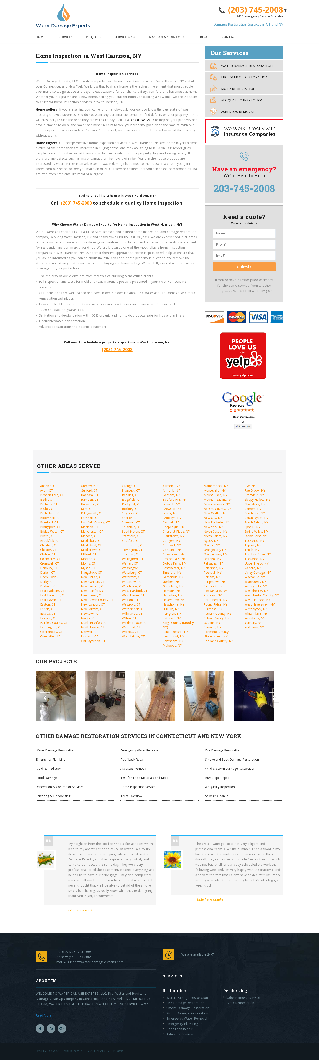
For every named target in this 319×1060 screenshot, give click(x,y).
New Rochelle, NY (216, 522)
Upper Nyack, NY (256, 563)
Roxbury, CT (130, 509)
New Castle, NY (214, 513)
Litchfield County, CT (95, 522)
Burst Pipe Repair (217, 778)
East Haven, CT (51, 600)
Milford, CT (89, 554)
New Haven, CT (92, 595)
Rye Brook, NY (255, 490)
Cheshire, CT (49, 545)
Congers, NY (171, 540)
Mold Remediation (238, 88)
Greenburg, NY (173, 586)
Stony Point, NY (256, 536)
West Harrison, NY (257, 600)
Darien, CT (47, 572)
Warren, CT (130, 563)
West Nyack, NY (256, 609)
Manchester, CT (92, 531)
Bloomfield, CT (50, 518)
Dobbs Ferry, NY (174, 563)
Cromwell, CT (49, 563)
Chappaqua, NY (173, 527)
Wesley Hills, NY (256, 586)
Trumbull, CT (131, 554)
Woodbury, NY (255, 618)
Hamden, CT (90, 499)
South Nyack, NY (256, 518)
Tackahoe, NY (254, 540)
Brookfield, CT (50, 540)
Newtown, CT (90, 613)
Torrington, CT (132, 550)
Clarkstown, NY (173, 536)
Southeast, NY (255, 513)
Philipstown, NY (214, 582)
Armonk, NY (171, 490)
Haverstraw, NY (174, 600)
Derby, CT (47, 582)
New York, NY (213, 527)
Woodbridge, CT (133, 636)
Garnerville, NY (173, 577)
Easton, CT (48, 604)
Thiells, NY (252, 550)
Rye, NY (250, 486)
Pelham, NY (212, 577)
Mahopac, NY (172, 645)
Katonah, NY (172, 618)
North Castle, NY (215, 531)
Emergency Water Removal (139, 750)
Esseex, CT (48, 613)
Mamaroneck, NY (216, 486)
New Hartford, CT (93, 591)
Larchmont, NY (173, 636)
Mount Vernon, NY (217, 504)
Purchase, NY (213, 609)
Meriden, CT (89, 536)
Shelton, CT (130, 518)
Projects (93, 37)
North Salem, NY (215, 536)
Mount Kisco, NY (215, 495)
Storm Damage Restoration (187, 1013)
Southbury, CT (132, 527)
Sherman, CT (131, 522)
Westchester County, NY (262, 595)
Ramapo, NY (212, 627)
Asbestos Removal (238, 111)
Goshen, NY (171, 582)
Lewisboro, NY (173, 641)
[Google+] (62, 1028)
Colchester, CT (50, 559)
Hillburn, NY (171, 609)
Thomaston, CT (133, 545)
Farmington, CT (51, 627)
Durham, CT (48, 586)
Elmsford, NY (172, 572)
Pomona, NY (213, 595)
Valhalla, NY (253, 568)
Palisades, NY (213, 563)
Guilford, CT (89, 490)
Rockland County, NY (218, 641)
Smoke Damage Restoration (187, 1008)
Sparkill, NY (252, 527)
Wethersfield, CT (133, 609)
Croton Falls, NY (174, 559)
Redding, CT (130, 495)
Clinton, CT (48, 554)
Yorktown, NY (254, 627)
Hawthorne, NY (173, 604)
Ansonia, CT (48, 486)
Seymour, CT (131, 513)
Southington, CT (133, 531)
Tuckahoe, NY (254, 559)
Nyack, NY (211, 540)
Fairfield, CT (48, 618)
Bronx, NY (170, 513)
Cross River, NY (173, 554)
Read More (44, 1015)
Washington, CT (133, 568)
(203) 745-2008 (255, 10)
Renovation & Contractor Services (60, 787)
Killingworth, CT (92, 513)
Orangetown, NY (215, 554)
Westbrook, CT (132, 586)
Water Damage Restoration (247, 65)
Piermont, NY (213, 586)
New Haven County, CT (97, 600)
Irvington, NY (172, 613)
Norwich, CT (89, 636)
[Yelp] (51, 1028)
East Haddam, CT (52, 591)
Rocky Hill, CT (131, 504)
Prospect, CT (131, 490)
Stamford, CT (131, 536)
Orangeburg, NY (215, 550)
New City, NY (213, 518)
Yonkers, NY (253, 623)
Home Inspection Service (137, 787)
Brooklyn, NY (172, 518)
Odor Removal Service (243, 998)
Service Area (125, 37)
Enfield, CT (47, 609)
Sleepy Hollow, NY (257, 499)
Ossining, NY (212, 559)
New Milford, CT (92, 609)
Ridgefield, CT (131, 499)
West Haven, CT (133, 595)
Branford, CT (49, 522)
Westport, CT (131, 604)
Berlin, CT (47, 499)
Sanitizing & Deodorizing (53, 796)
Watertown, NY (255, 582)
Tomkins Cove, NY (258, 554)
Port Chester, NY (215, 600)
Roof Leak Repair (132, 759)
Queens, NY (212, 623)
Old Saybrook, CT (93, 641)
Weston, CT (130, 600)
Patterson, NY (213, 568)
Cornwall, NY (172, 545)
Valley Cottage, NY (258, 572)
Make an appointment (168, 37)
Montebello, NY (214, 490)
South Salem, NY (256, 522)
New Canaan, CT (93, 582)
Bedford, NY (171, 495)
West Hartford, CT (135, 591)
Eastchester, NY (174, 568)
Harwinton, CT (91, 504)
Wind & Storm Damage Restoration (230, 768)
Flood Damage (46, 778)
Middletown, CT (92, 550)
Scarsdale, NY (254, 495)
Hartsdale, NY (172, 595)
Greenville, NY (50, 636)
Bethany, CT (49, 504)
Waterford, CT (132, 577)
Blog (204, 37)
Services (65, 37)
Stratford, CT (131, 540)
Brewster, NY (172, 509)
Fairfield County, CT (54, 623)
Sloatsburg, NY (255, 504)
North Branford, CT (94, 623)
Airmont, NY (171, 486)
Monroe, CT (89, 559)
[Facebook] (40, 1028)
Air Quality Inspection (242, 100)
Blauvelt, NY (171, 504)
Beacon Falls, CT (52, 495)
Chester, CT (48, 550)
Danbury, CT (49, 568)
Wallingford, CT (132, 559)
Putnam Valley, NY (216, 618)
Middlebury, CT (91, 540)
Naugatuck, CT (91, 572)
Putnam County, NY (217, 613)
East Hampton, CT (53, 595)
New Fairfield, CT (93, 586)
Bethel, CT (47, 509)
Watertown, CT (132, 582)
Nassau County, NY (217, 509)
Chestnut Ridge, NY (176, 531)
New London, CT (93, 604)
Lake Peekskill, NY (175, 632)
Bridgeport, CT (50, 527)
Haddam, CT (90, 495)
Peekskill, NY (212, 572)
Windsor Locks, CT (135, 623)
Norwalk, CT (89, 632)
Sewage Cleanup (216, 796)
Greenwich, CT (91, 486)
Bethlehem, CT (50, 513)
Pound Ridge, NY (215, 604)
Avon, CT (46, 490)
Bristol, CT (47, 536)
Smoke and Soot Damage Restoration (232, 759)
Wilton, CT (129, 618)
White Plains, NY (256, 613)
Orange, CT (130, 486)
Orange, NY (212, 545)
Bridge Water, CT (52, 531)
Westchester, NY (256, 591)
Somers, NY (253, 509)
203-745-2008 (244, 188)
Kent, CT (87, 509)
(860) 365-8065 (80, 957)
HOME (40, 37)
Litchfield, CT (90, 518)
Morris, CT (88, 563)
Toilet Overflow (131, 796)
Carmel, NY (171, 522)
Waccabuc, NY (255, 577)
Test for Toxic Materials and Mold (144, 778)
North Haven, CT (93, 627)
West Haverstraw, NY (260, 604)
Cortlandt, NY (172, 550)
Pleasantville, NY (215, 591)
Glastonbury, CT (51, 632)
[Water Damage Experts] (63, 16)
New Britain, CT (92, 577)
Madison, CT (90, 527)
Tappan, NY (253, 545)
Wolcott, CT (130, 632)
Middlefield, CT (91, 545)
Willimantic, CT (132, 613)
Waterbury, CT (132, 572)
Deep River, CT (50, 577)
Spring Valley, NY (256, 531)
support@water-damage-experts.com (95, 962)
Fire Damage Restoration (244, 77)
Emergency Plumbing (50, 759)
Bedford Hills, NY (175, 499)
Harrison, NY (172, 591)
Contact (229, 37)
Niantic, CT (88, 618)
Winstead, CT (131, 627)
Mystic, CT (88, 568)
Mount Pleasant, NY (218, 499)
